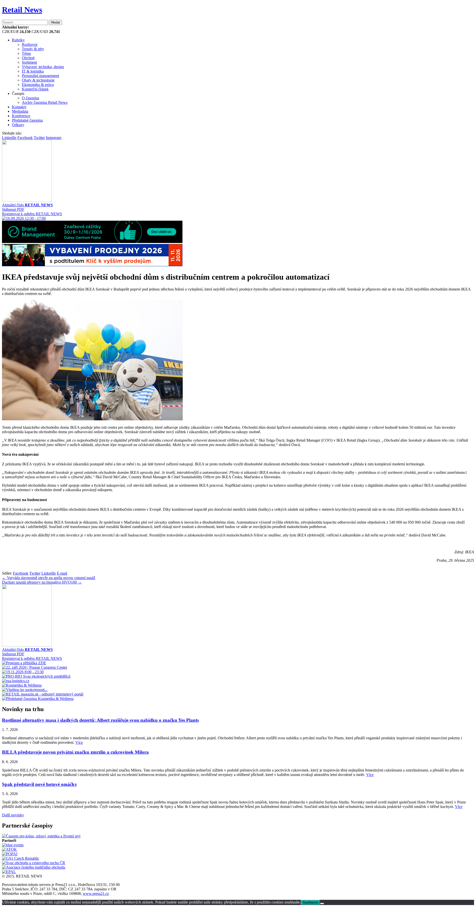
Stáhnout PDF (13, 209)
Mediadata (20, 111)
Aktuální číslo (27, 205)
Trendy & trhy (33, 49)
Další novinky (13, 815)
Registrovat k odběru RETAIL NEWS (32, 214)
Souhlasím (310, 902)
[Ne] (322, 903)
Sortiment (29, 62)
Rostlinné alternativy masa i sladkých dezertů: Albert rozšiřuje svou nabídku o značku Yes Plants (100, 720)
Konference (21, 116)
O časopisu (30, 98)
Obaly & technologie (38, 80)
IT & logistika (33, 71)
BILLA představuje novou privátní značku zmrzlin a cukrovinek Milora (75, 752)
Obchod (28, 58)
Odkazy (18, 125)
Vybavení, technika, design (43, 67)
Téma (26, 53)
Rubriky (18, 40)
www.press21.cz (96, 893)
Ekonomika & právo (38, 84)
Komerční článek (35, 89)
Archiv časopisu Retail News (44, 102)
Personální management (40, 76)
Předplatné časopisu (27, 120)
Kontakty (19, 107)
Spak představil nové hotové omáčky (39, 784)
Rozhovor (29, 44)
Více (79, 742)
